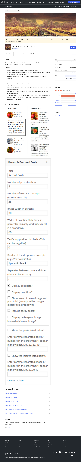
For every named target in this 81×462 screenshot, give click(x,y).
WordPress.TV (37, 446)
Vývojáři (32, 54)
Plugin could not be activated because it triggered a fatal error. (19, 413)
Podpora (74, 54)
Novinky (6, 442)
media (74, 78)
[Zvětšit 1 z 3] (26, 108)
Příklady (21, 440)
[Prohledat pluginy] (18, 11)
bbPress (64, 444)
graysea (17, 48)
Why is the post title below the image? (14, 405)
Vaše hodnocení (58, 105)
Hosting (6, 444)
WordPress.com (66, 440)
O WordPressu (8, 440)
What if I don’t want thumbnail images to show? (16, 409)
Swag (50, 446)
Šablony (21, 442)
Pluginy (21, 444)
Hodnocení (17, 54)
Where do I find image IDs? (11, 401)
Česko (18, 453)
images (70, 78)
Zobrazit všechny (72, 105)
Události (50, 442)
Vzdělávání (36, 440)
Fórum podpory (58, 115)
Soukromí (7, 446)
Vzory (20, 446)
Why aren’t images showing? (11, 393)
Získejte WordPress (74, 2)
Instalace (25, 54)
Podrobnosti (9, 54)
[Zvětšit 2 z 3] (49, 108)
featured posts (72, 75)
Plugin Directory (8, 6)
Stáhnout (73, 47)
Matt (64, 442)
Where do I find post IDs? (11, 397)
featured (67, 75)
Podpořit (50, 444)
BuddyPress (65, 446)
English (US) (73, 72)
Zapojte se (50, 440)
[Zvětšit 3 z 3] (49, 159)
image (67, 78)
